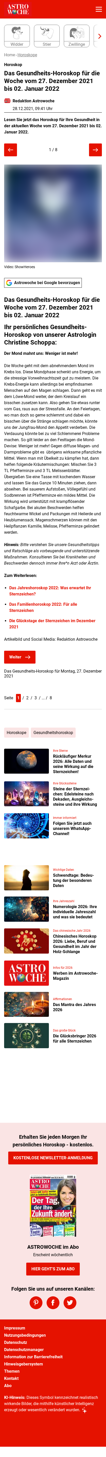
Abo (8, 1385)
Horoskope (27, 54)
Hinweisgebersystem (23, 1364)
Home (9, 54)
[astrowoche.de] (18, 9)
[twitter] (70, 1302)
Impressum (14, 1328)
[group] (51, 36)
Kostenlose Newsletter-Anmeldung (53, 1157)
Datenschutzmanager (24, 1349)
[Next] (97, 36)
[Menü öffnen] (99, 9)
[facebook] (53, 1302)
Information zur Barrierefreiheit (33, 1356)
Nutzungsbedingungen (25, 1335)
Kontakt (11, 1378)
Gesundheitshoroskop (53, 732)
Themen (12, 1371)
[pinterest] (36, 1302)
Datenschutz (15, 1342)
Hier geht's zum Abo (53, 1268)
